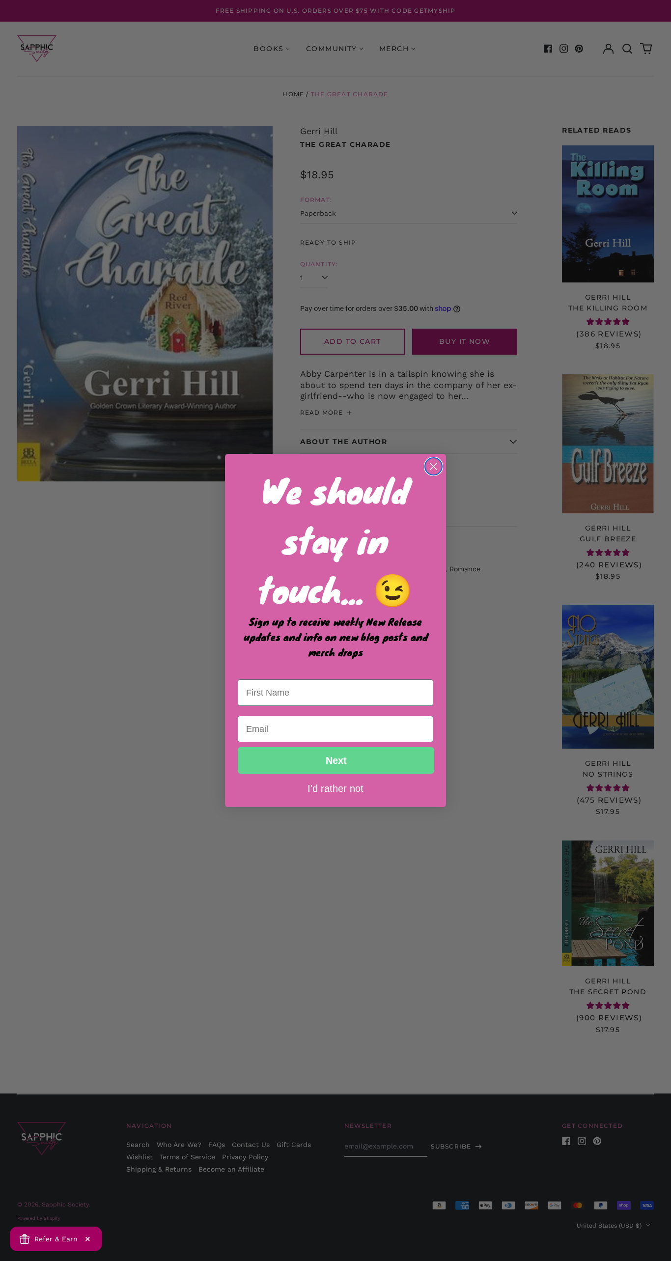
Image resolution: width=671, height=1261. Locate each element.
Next (336, 760)
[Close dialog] (433, 466)
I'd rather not (335, 788)
